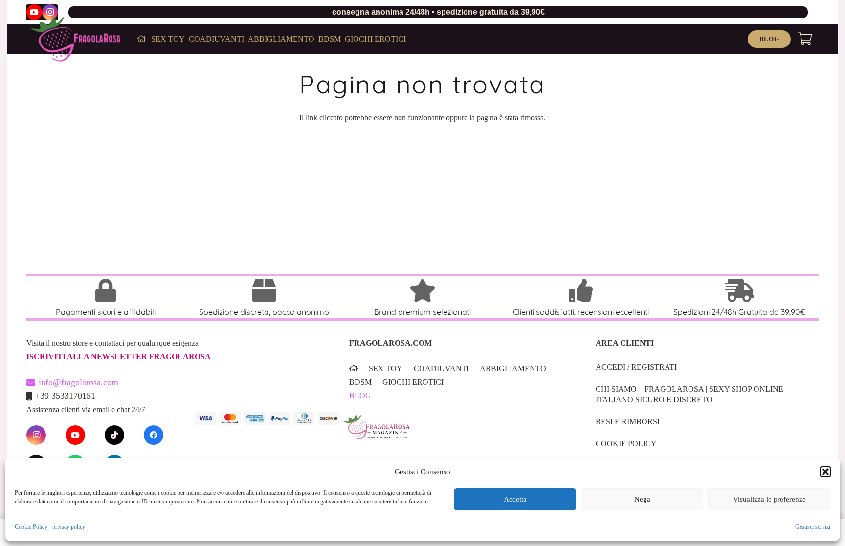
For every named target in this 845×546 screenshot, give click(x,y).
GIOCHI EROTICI (413, 382)
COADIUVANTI (441, 368)
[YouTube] (34, 12)
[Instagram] (50, 12)
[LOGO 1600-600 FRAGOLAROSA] (75, 39)
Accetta (515, 499)
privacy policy (68, 527)
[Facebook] (153, 435)
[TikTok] (114, 435)
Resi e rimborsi (628, 421)
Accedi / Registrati (636, 367)
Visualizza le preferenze (769, 499)
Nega (642, 499)
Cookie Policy (31, 527)
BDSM (360, 382)
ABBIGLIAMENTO (513, 368)
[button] (825, 472)
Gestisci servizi (812, 527)
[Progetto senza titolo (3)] (457, 433)
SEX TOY (385, 368)
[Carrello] (805, 39)
